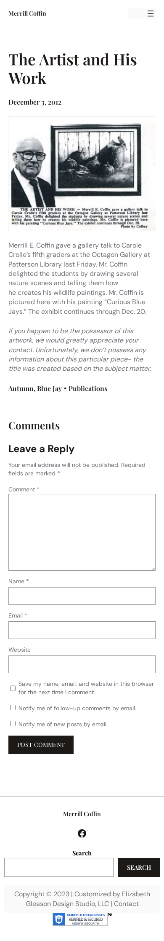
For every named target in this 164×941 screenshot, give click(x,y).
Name (18, 581)
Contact (126, 903)
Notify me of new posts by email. (63, 724)
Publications (88, 388)
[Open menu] (150, 13)
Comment (24, 489)
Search (82, 853)
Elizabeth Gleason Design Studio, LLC (88, 899)
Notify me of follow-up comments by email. (77, 708)
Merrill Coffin (27, 13)
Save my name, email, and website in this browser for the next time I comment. (86, 688)
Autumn (21, 388)
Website (19, 649)
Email (17, 615)
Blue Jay (49, 388)
